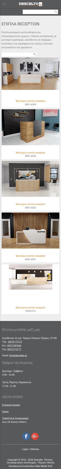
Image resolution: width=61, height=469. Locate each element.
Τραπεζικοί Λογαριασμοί (15, 418)
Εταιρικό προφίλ (11, 405)
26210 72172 (15, 341)
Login (25, 449)
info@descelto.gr (18, 355)
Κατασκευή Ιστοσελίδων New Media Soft (30, 466)
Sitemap (34, 449)
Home (5, 411)
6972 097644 (14, 345)
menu (4, 4)
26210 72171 (14, 349)
